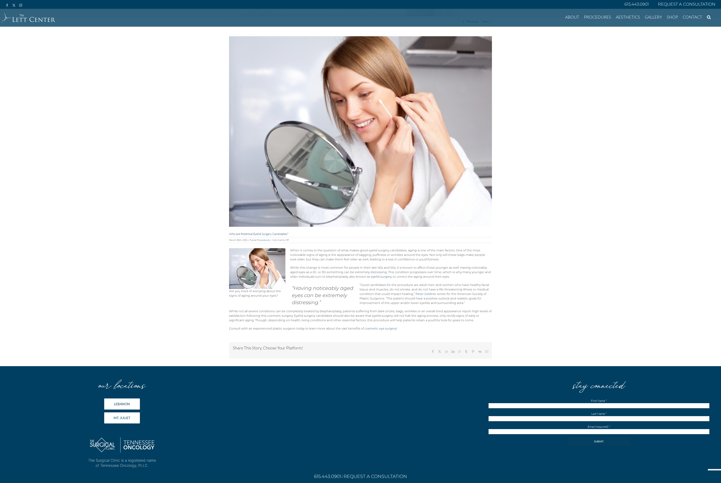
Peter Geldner (426, 294)
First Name (599, 401)
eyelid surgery (381, 276)
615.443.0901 (637, 4)
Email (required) (599, 427)
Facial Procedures (260, 240)
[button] (709, 17)
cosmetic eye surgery (380, 328)
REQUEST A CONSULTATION (686, 4)
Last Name (599, 414)
